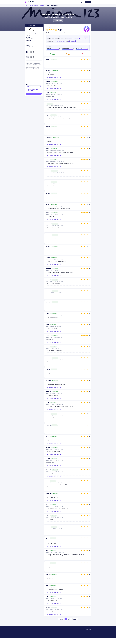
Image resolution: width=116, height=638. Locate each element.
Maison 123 (36, 5)
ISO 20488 (87, 33)
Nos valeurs (87, 2)
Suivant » (75, 619)
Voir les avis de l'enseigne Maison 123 (33, 90)
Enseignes (81, 2)
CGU (90, 629)
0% (69, 54)
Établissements (42, 5)
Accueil (26, 5)
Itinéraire (34, 93)
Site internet (30, 86)
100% (53, 54)
